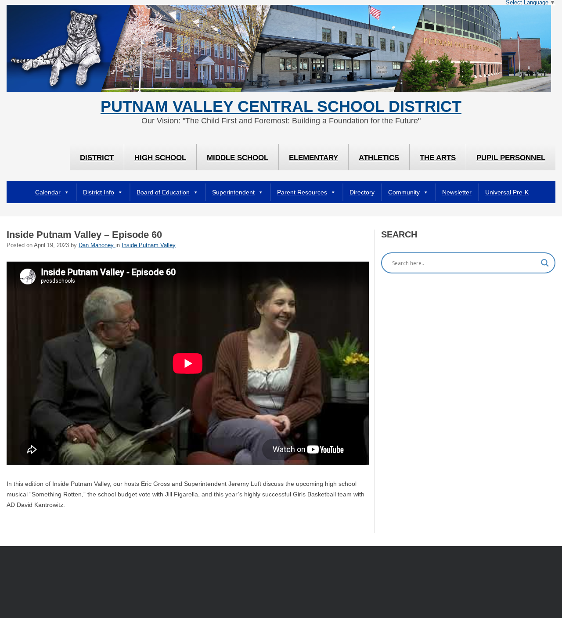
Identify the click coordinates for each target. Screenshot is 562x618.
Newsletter (457, 192)
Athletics (379, 158)
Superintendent (233, 192)
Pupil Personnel (510, 158)
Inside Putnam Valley (149, 245)
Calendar (48, 192)
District (97, 158)
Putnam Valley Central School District (281, 107)
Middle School (237, 158)
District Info (98, 192)
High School (160, 158)
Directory (362, 192)
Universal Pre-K (507, 192)
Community (404, 192)
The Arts (438, 158)
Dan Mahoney (97, 245)
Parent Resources (302, 192)
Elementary (313, 158)
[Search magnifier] (545, 263)
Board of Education (163, 192)
